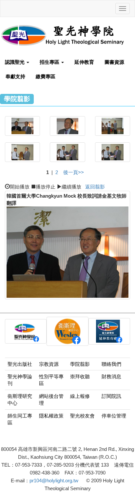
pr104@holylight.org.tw (53, 480)
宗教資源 (49, 364)
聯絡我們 (111, 364)
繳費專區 (45, 76)
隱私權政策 (51, 416)
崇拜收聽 (80, 376)
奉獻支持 (15, 76)
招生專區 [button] (50, 62)
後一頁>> (73, 172)
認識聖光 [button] (15, 62)
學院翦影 (80, 364)
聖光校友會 (82, 416)
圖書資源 (114, 62)
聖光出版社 (20, 364)
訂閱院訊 (111, 396)
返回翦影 (95, 186)
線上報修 (80, 396)
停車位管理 (114, 416)
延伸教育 (84, 62)
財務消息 (111, 376)
